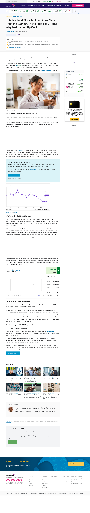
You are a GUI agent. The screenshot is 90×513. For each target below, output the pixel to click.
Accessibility (70, 1)
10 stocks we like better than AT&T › (17, 47)
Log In (77, 1)
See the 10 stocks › (13, 353)
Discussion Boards (65, 478)
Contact (30, 483)
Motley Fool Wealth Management (77, 478)
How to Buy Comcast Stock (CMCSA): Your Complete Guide (14, 395)
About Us (31, 476)
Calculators (64, 479)
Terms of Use (9, 493)
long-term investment (46, 70)
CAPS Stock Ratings (65, 476)
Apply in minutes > (74, 119)
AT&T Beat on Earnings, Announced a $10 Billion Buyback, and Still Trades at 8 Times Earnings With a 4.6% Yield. (51, 396)
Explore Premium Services (18, 16)
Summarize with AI (29, 34)
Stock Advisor (45, 478)
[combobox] (16, 1)
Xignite (15, 483)
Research (31, 479)
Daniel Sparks (51, 393)
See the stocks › (14, 175)
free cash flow (22, 150)
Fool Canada (53, 478)
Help (82, 1)
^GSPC (14, 56)
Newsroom (31, 481)
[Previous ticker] (7, 11)
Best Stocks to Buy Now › (78, 5)
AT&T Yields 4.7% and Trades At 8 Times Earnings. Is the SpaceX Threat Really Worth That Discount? (32, 380)
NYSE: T (17, 270)
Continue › (12, 442)
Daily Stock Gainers (79, 11)
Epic (43, 479)
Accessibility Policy (33, 493)
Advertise (31, 485)
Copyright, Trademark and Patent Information (48, 493)
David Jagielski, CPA (53, 377)
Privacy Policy (16, 493)
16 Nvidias (42, 431)
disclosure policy (8, 422)
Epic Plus (44, 481)
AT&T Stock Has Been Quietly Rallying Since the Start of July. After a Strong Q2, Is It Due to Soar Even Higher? (32, 396)
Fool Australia (54, 476)
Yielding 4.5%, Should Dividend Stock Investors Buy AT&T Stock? (14, 379)
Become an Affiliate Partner (76, 483)
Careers (30, 478)
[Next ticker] (75, 11)
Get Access (67, 81)
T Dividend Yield (8, 212)
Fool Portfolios (45, 483)
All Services (44, 476)
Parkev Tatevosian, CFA (16, 377)
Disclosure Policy (24, 493)
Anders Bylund (15, 393)
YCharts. (15, 212)
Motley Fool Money (45, 487)
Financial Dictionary (65, 481)
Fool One (44, 485)
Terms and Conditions (63, 493)
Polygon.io (20, 483)
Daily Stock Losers (80, 13)
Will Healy (33, 377)
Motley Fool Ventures (75, 479)
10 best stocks (33, 169)
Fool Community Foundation (76, 481)
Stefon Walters (10, 31)
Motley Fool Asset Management (77, 476)
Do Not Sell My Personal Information (76, 493)
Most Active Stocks (79, 9)
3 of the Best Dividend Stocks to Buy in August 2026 (51, 379)
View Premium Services (76, 464)
